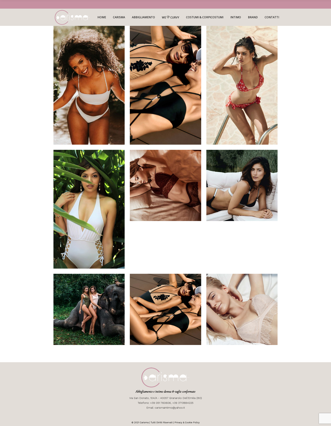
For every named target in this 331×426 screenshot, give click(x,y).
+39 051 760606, (161, 402)
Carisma (144, 422)
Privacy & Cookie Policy (187, 422)
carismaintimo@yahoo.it (170, 407)
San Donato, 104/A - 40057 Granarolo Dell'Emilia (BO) (167, 398)
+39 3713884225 (182, 402)
